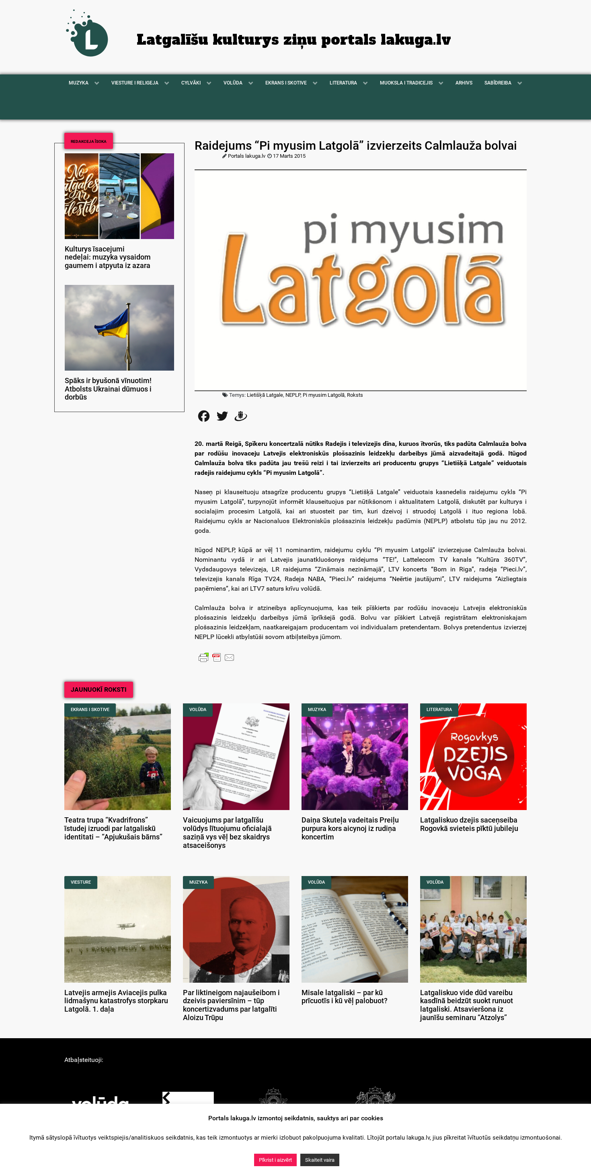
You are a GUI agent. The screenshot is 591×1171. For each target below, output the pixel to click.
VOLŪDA (197, 709)
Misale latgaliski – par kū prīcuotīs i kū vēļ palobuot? (345, 997)
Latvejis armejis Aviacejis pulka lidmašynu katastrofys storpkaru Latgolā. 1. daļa (116, 1001)
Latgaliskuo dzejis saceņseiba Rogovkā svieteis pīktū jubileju (469, 824)
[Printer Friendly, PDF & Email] (217, 657)
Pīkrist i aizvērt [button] (275, 1160)
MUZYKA (317, 709)
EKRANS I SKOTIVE (90, 709)
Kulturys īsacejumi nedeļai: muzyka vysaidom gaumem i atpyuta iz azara (108, 257)
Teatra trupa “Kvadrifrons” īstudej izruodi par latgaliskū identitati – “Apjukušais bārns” (113, 828)
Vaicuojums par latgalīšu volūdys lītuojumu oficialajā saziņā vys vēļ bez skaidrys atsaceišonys (227, 832)
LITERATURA (439, 709)
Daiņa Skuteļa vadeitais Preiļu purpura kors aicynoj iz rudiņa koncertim (350, 828)
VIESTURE (81, 882)
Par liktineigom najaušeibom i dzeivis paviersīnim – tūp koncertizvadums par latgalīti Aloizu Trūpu (231, 1005)
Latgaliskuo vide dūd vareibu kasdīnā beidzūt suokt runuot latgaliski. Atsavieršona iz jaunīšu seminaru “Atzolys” (466, 1005)
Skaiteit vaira (319, 1160)
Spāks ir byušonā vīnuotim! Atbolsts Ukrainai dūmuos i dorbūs (108, 389)
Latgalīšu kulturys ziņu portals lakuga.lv (294, 39)
